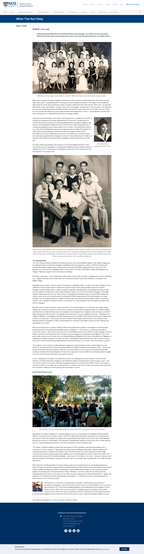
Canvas (108, 4)
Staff (92, 4)
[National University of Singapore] (9, 5)
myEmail (100, 4)
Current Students (42, 12)
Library (115, 4)
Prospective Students (26, 12)
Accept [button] (124, 549)
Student (85, 4)
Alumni (84, 12)
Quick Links (102, 12)
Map (121, 4)
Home (5, 12)
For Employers (114, 12)
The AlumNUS (55, 500)
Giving (92, 12)
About (12, 12)
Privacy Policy (104, 549)
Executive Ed (73, 12)
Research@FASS (58, 12)
